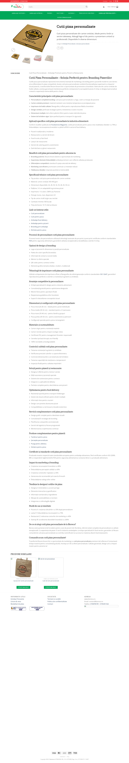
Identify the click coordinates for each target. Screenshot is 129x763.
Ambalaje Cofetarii (18, 13)
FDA (30, 241)
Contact (105, 1)
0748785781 (94, 604)
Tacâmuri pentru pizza (39, 437)
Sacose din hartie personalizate (23, 581)
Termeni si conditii (54, 599)
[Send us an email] (117, 1)
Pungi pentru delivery (38, 444)
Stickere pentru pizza (38, 447)
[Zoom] (13, 50)
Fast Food (60, 13)
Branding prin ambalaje (39, 227)
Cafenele (71, 13)
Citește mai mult (23, 587)
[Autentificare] (104, 7)
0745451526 (24, 1)
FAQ (110, 1)
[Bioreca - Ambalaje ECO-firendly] (18, 6)
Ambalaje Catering (36, 13)
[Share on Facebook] (58, 48)
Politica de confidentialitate (57, 601)
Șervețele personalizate (39, 440)
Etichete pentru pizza (38, 230)
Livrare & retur (16, 601)
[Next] (50, 38)
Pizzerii (49, 13)
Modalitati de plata (17, 604)
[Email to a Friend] (61, 48)
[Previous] (14, 38)
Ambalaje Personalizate (107, 13)
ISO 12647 (103, 274)
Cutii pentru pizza (37, 217)
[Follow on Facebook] (113, 1)
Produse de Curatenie (86, 13)
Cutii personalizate (37, 213)
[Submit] (86, 6)
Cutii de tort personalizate (51, 581)
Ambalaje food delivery (39, 220)
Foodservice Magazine (59, 125)
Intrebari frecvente (17, 599)
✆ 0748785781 (15, 1)
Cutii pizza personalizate (82, 44)
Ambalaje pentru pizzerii (39, 223)
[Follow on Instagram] (115, 1)
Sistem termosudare (64, 17)
